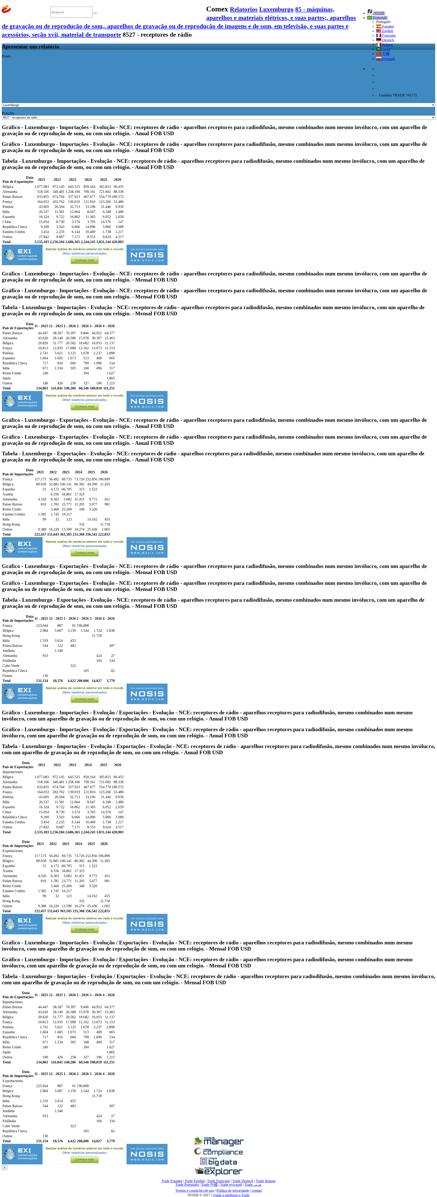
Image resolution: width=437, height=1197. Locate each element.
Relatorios (244, 9)
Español (387, 26)
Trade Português (187, 1185)
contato (257, 1190)
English (387, 31)
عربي (385, 49)
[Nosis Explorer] (218, 1175)
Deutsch (387, 40)
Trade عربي (253, 1185)
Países (6, 56)
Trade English (195, 1181)
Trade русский (231, 1185)
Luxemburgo (276, 9)
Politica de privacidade (233, 1190)
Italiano (387, 45)
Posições (8, 113)
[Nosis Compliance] (218, 1155)
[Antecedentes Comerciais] (218, 1145)
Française (388, 35)
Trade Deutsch (242, 1181)
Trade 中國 (209, 1185)
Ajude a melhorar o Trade (231, 1195)
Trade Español (171, 1181)
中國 (385, 54)
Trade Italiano (266, 1181)
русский (388, 59)
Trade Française (218, 1181)
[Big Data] (218, 1165)
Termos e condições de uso (194, 1190)
